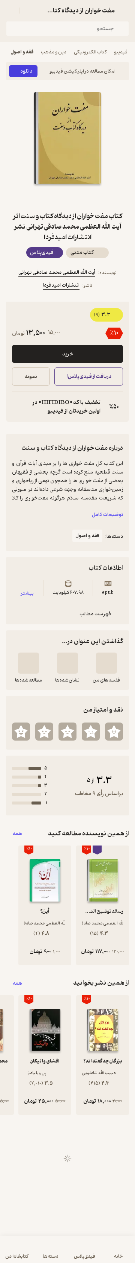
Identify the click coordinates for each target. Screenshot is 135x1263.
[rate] (114, 732)
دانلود (26, 71)
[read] (28, 663)
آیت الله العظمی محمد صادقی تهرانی (56, 272)
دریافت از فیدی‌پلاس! (88, 377)
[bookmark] (85, 197)
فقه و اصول (22, 52)
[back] (125, 11)
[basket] (29, 11)
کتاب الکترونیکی (90, 52)
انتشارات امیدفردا (61, 285)
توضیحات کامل (107, 515)
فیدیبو (121, 52)
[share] (49, 197)
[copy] (18, 407)
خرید (67, 354)
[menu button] (11, 11)
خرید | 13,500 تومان (36, 1253)
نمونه (30, 377)
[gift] (67, 197)
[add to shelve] (106, 663)
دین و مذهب (53, 52)
